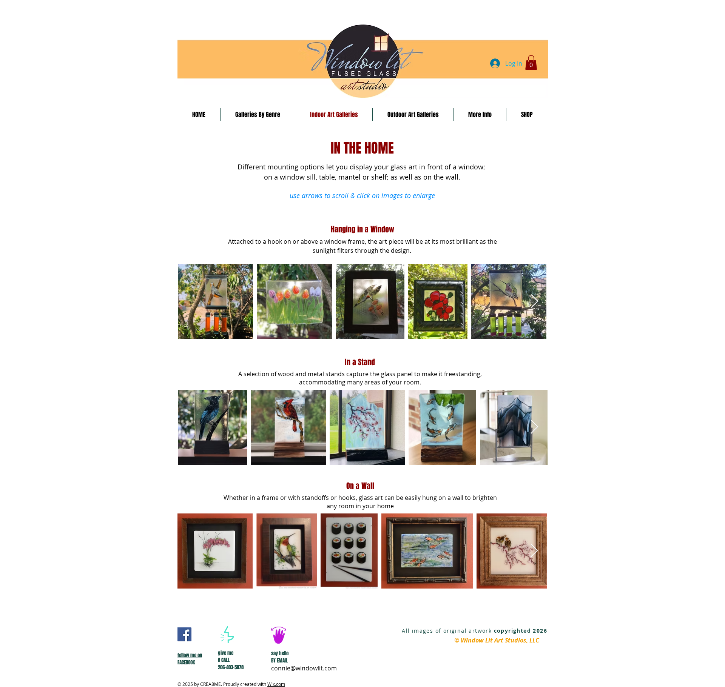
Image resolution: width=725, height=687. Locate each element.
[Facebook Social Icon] (184, 634)
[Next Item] (534, 301)
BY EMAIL (279, 660)
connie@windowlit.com (304, 668)
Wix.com (276, 684)
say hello (279, 653)
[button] (531, 62)
